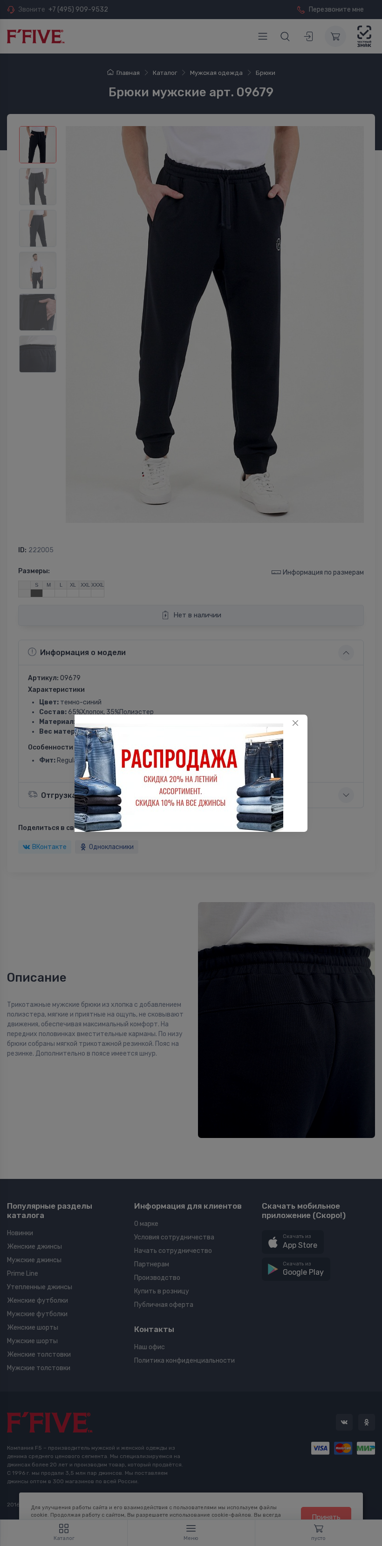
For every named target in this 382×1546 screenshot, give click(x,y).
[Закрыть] (295, 723)
